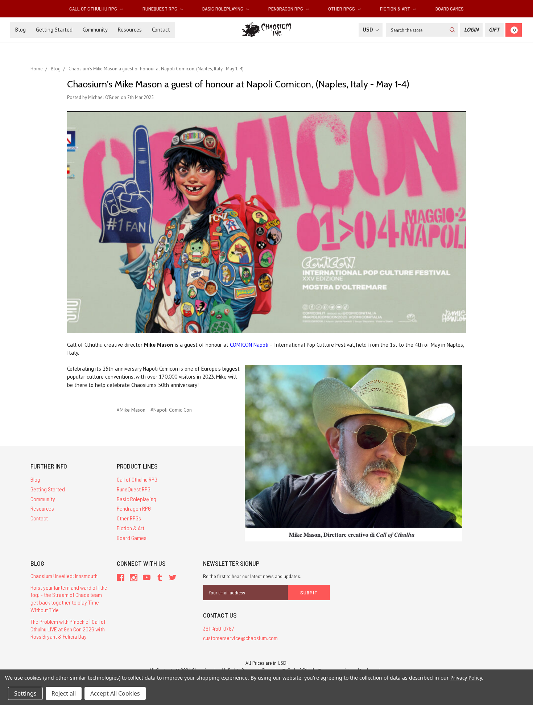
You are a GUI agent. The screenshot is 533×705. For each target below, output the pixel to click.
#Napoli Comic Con (171, 410)
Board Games (449, 8)
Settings (25, 693)
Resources (130, 29)
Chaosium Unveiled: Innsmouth (64, 575)
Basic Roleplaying (223, 8)
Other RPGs (342, 8)
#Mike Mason (131, 410)
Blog (20, 29)
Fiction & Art (395, 8)
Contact (161, 29)
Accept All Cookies (115, 693)
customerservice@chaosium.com (240, 637)
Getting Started (54, 29)
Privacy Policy (466, 677)
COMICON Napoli (249, 344)
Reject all (63, 693)
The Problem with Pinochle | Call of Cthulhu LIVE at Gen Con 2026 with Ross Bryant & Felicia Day (68, 629)
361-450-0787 (218, 628)
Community (95, 29)
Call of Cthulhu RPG (93, 8)
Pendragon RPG (286, 8)
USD (369, 29)
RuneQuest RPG (160, 8)
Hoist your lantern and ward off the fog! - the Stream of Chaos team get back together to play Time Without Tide (68, 598)
